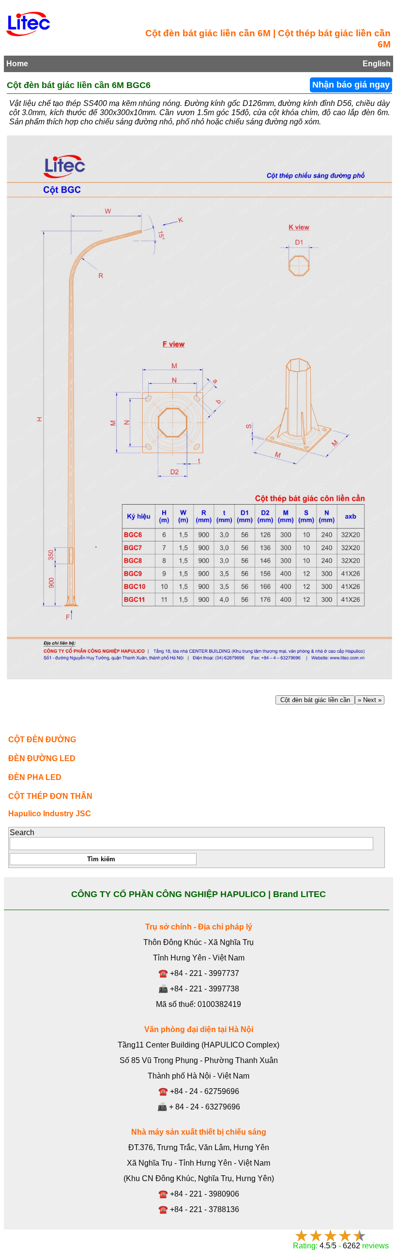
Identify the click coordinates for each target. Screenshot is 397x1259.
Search (22, 832)
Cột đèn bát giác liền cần (315, 700)
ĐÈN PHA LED (34, 777)
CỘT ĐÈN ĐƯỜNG (42, 739)
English (377, 64)
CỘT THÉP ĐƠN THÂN (50, 796)
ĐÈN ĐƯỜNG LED (42, 758)
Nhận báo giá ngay (351, 85)
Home (17, 64)
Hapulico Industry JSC (49, 813)
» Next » (369, 700)
